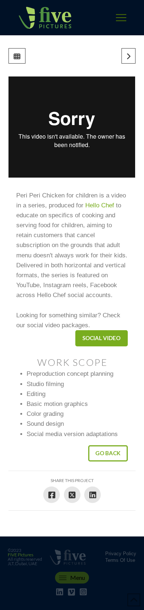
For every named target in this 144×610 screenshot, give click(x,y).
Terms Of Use (120, 560)
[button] (121, 18)
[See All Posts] (16, 56)
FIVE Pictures (20, 554)
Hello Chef (99, 205)
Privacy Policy (120, 553)
